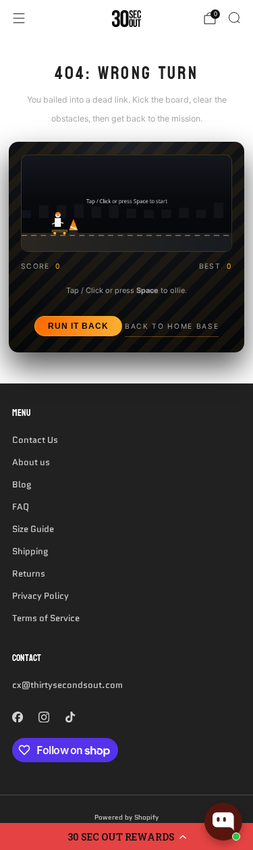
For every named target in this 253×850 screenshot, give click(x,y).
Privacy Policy (40, 595)
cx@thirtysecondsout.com (67, 685)
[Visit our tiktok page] (70, 716)
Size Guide (33, 529)
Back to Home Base (172, 326)
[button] (126, 836)
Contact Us (35, 439)
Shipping (30, 551)
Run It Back (78, 325)
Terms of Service (46, 618)
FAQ (20, 506)
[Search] (234, 17)
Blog (21, 484)
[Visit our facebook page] (17, 716)
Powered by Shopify (126, 817)
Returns (28, 573)
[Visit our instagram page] (43, 716)
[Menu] (19, 18)
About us (31, 462)
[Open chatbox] (223, 822)
